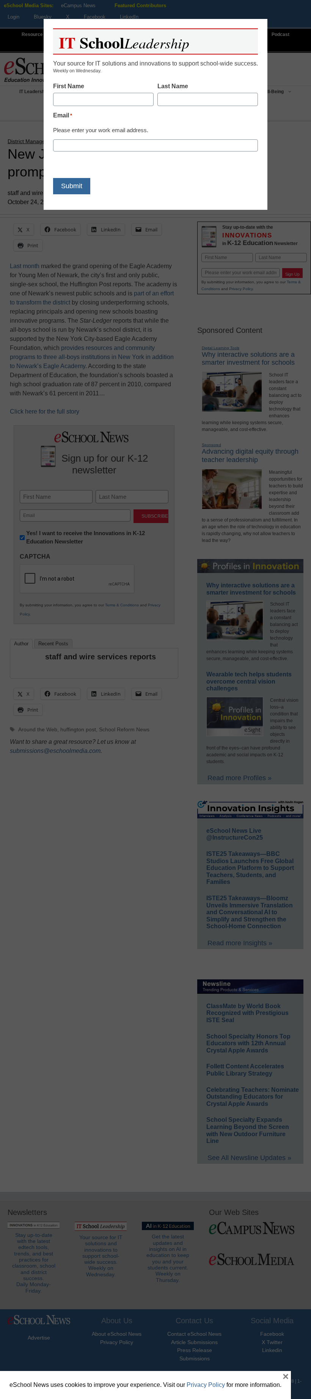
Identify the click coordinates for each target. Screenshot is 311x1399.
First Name (68, 86)
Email (62, 115)
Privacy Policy (206, 1385)
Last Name (172, 86)
